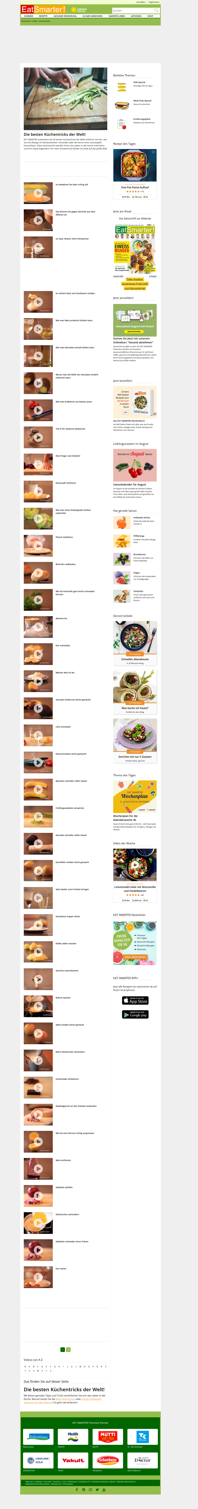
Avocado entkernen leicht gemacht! (73, 699)
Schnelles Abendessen (135, 659)
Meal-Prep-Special (142, 100)
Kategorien (68, 1484)
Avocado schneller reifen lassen (71, 835)
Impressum (72, 1482)
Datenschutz (84, 1482)
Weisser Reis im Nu (65, 672)
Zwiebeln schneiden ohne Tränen (72, 1241)
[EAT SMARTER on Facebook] (77, 1490)
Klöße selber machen (66, 943)
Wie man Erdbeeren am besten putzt (74, 401)
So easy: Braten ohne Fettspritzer (72, 238)
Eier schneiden (63, 645)
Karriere (38, 1482)
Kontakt (57, 1482)
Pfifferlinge (138, 536)
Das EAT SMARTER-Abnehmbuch (129, 420)
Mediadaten (56, 1484)
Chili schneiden (63, 726)
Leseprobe (118, 276)
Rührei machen (63, 997)
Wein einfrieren (63, 1160)
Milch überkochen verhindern (70, 1051)
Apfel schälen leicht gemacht (70, 1024)
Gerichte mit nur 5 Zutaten (134, 756)
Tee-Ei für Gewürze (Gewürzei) (70, 428)
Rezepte (43, 16)
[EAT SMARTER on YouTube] (104, 1490)
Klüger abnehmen (93, 16)
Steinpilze (138, 591)
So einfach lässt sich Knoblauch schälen (75, 293)
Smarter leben (117, 16)
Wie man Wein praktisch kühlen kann (74, 320)
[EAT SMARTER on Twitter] (97, 1490)
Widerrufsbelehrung (126, 1482)
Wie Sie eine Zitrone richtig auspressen (75, 1133)
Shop (150, 16)
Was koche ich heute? (135, 708)
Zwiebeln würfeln (64, 1187)
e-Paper (153, 276)
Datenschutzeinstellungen (103, 1482)
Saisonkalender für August (129, 484)
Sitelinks (47, 1482)
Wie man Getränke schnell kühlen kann (75, 347)
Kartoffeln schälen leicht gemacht (72, 862)
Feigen (136, 572)
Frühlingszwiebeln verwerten (70, 808)
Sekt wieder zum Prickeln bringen (72, 889)
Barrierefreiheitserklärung (37, 1484)
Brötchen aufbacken (66, 564)
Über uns (29, 1482)
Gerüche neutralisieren (67, 970)
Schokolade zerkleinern (67, 1079)
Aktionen (136, 16)
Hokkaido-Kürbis (141, 517)
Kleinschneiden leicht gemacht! (71, 753)
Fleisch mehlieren (64, 537)
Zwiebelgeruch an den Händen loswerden (76, 1106)
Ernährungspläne (141, 119)
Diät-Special (139, 82)
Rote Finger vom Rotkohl (68, 455)
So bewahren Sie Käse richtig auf (72, 184)
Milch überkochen (65, 1399)
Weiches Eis (61, 618)
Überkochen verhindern (67, 1214)
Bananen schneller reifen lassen (71, 781)
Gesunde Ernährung (65, 16)
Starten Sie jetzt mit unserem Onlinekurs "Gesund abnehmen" (133, 340)
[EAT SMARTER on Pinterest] (84, 1490)
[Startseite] (43, 9)
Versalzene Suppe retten (68, 916)
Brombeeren (139, 554)
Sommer (28, 16)
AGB (64, 1482)
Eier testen (61, 1268)
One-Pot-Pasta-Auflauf (135, 187)
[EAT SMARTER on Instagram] (90, 1490)
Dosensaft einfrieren (66, 483)
